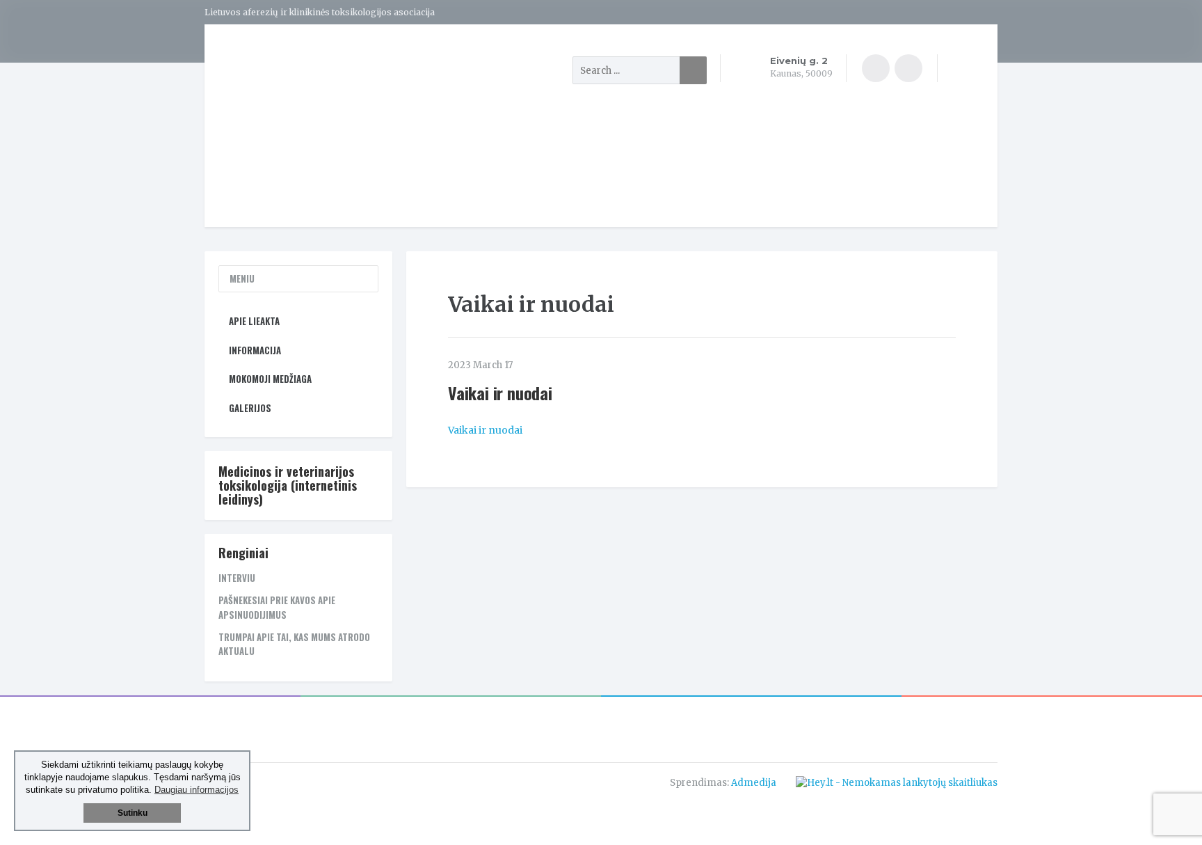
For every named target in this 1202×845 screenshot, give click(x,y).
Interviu (236, 578)
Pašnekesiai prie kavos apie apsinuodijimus (276, 607)
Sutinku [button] (132, 813)
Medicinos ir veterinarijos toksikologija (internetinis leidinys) (287, 485)
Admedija (753, 783)
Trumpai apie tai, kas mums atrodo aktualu (294, 644)
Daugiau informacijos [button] (196, 789)
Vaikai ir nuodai (485, 430)
